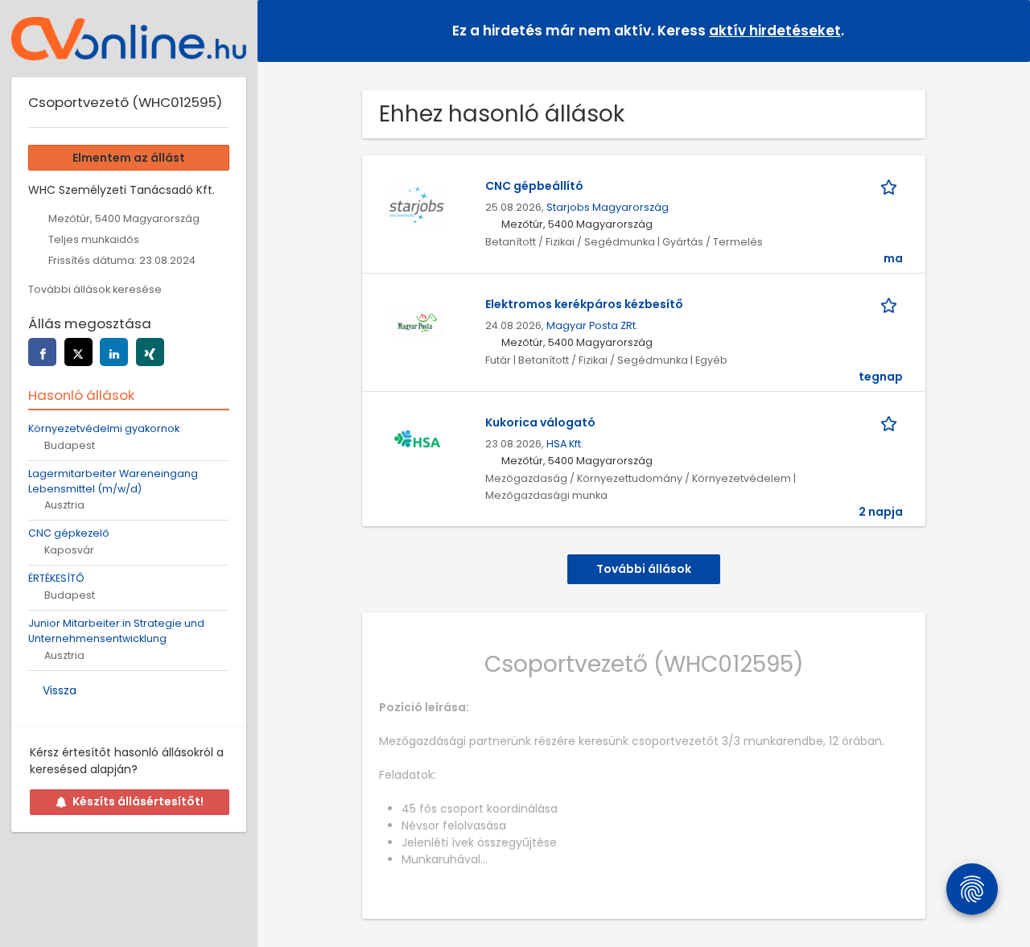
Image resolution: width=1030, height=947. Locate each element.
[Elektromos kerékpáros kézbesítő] (416, 323)
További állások (643, 569)
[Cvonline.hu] (128, 38)
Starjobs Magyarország (607, 207)
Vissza (59, 690)
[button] (1005, 30)
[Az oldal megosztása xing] (150, 352)
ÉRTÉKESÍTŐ (56, 578)
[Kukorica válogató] (416, 441)
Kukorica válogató (540, 422)
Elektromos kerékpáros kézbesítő (584, 304)
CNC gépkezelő (68, 533)
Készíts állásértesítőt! (138, 801)
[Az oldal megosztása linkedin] (114, 352)
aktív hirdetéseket (775, 30)
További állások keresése (95, 289)
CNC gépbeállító (534, 186)
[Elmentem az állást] (891, 186)
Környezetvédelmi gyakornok (103, 428)
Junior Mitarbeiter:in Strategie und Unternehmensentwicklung (116, 630)
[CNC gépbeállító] (416, 204)
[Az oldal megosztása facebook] (42, 352)
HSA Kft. (564, 444)
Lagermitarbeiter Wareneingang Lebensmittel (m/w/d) (113, 481)
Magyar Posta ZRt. (592, 325)
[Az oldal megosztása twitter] (78, 352)
